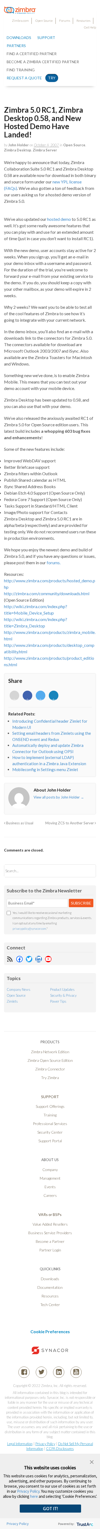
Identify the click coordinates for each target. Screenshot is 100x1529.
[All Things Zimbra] (20, 10)
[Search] (87, 871)
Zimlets (12, 1001)
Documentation (50, 1287)
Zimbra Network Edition (50, 1051)
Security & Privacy (63, 995)
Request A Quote (24, 78)
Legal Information (20, 1444)
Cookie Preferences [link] (50, 1331)
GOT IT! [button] (50, 1509)
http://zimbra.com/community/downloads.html (46, 593)
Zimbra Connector (50, 1069)
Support (46, 37)
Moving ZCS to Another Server (70, 823)
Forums (64, 21)
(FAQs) (10, 188)
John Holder (18, 145)
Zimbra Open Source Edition (50, 1060)
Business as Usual (19, 823)
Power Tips (58, 1001)
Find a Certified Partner (32, 53)
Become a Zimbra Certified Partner (43, 61)
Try (51, 78)
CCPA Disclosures (60, 1448)
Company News (18, 989)
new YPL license (67, 181)
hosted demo (59, 219)
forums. (54, 562)
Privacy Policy (45, 1444)
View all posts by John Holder (59, 797)
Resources (83, 21)
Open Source (44, 21)
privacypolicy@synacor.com (29, 928)
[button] (91, 1461)
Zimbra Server (45, 150)
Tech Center (50, 1304)
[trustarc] (84, 1523)
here (34, 1496)
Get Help (90, 27)
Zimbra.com (20, 21)
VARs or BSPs (50, 1214)
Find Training (21, 70)
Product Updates (62, 989)
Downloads (19, 37)
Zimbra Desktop (17, 150)
